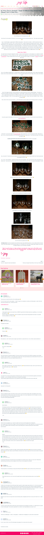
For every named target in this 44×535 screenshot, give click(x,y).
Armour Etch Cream (17, 133)
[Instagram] (36, 6)
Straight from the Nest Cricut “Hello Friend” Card (6, 284)
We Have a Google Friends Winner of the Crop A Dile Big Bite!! (33, 262)
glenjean (4, 493)
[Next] (43, 279)
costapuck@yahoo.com (4, 304)
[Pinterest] (34, 6)
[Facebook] (33, 6)
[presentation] (7, 276)
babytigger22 (5, 481)
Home (32, 532)
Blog (20, 6)
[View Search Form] (42, 6)
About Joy (23, 6)
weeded (36, 56)
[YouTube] (38, 6)
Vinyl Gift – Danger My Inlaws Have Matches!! (8, 262)
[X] (39, 6)
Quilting (8, 6)
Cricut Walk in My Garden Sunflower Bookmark (20, 284)
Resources (27, 6)
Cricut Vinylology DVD (21, 118)
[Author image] (1, 14)
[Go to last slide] (1, 279)
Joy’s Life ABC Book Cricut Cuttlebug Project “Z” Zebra (35, 284)
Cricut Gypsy (3, 258)
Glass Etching (8, 258)
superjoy (6, 308)
